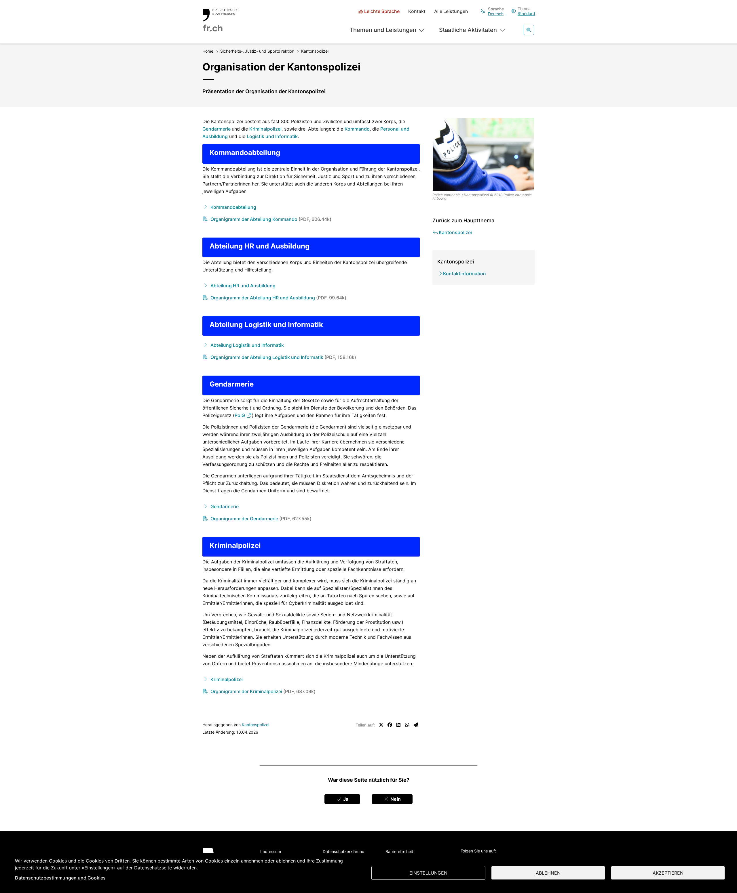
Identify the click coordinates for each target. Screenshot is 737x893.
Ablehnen (548, 873)
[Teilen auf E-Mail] (415, 724)
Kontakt (417, 11)
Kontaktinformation (464, 273)
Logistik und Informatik (272, 136)
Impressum (270, 851)
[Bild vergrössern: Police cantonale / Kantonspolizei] (483, 154)
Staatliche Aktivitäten (468, 29)
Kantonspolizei (255, 724)
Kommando (357, 129)
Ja (345, 799)
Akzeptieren (668, 873)
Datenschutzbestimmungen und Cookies (60, 878)
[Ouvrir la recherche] (529, 30)
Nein (395, 799)
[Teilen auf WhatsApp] (407, 724)
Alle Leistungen (451, 11)
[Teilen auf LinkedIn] (398, 724)
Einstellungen (428, 873)
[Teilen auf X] (381, 724)
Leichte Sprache (382, 11)
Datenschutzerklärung (343, 851)
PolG (240, 415)
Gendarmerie (217, 129)
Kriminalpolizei (265, 129)
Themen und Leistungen (382, 29)
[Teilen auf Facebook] (390, 724)
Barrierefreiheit (399, 851)
